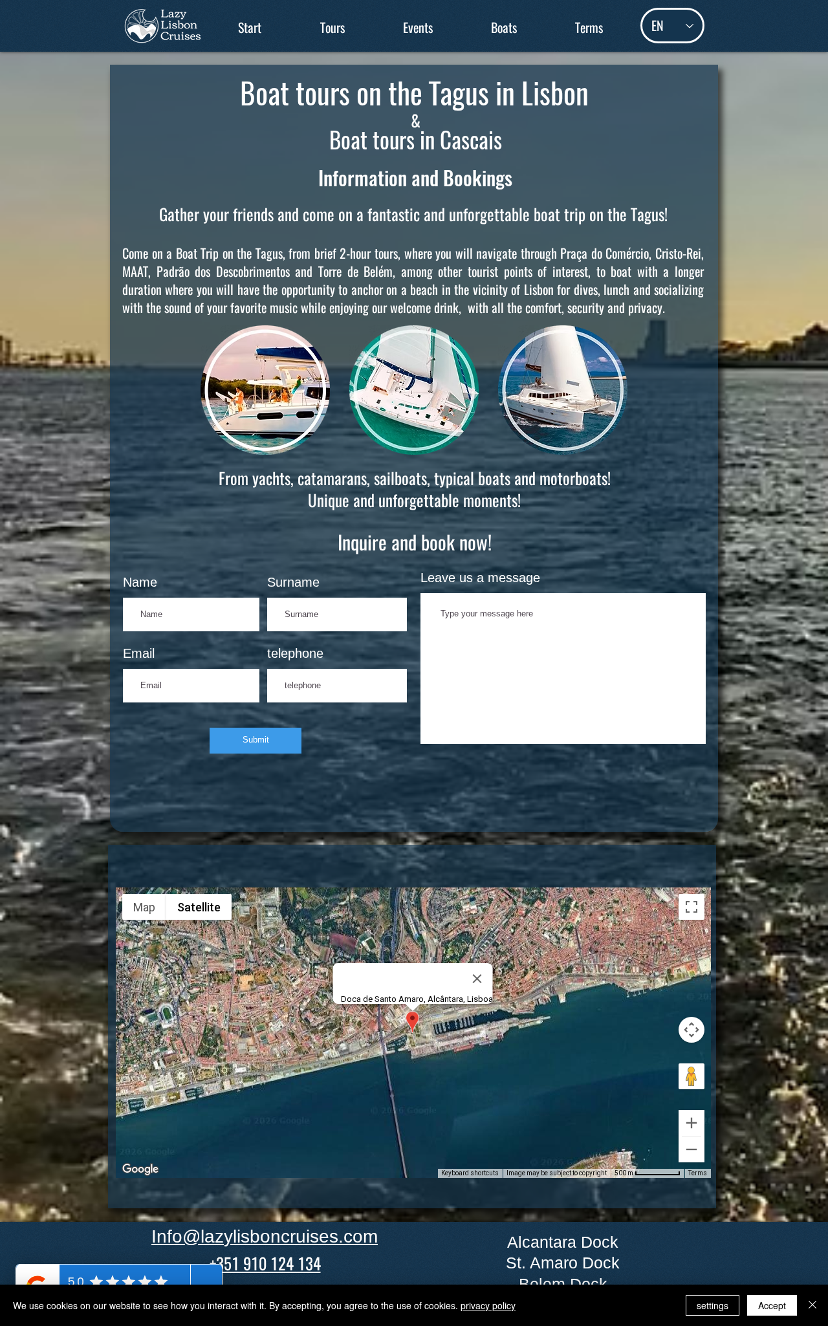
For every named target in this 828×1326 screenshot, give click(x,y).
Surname (293, 582)
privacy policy (488, 1305)
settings (712, 1305)
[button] (332, 27)
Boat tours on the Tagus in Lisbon (414, 93)
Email (139, 653)
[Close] (812, 1305)
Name (140, 582)
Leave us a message (480, 577)
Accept (772, 1305)
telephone (295, 653)
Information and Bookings (415, 177)
